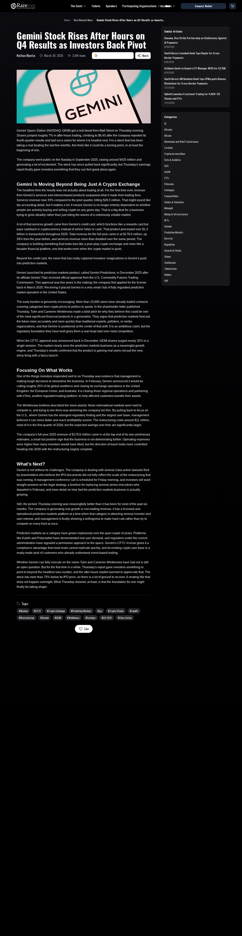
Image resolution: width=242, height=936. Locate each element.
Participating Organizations (139, 6)
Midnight (168, 208)
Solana (167, 256)
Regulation (169, 244)
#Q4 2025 (107, 618)
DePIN (167, 172)
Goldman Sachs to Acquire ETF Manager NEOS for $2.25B (195, 68)
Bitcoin (167, 135)
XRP (166, 281)
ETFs (166, 178)
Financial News (171, 196)
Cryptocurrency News (174, 154)
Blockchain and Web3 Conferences (181, 141)
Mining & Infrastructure (176, 214)
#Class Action (125, 618)
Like (86, 629)
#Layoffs (134, 611)
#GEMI (58, 618)
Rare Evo (168, 238)
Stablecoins (170, 262)
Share (145, 55)
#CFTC (37, 611)
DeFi (166, 166)
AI (165, 123)
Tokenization (170, 268)
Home (67, 20)
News (169, 6)
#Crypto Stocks (116, 611)
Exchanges (169, 190)
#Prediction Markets (81, 611)
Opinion (168, 226)
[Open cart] (232, 6)
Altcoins (168, 129)
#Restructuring (26, 618)
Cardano (168, 148)
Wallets (167, 275)
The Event (76, 6)
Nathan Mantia (26, 55)
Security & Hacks (172, 250)
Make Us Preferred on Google (115, 55)
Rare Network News (83, 20)
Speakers (111, 6)
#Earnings (90, 618)
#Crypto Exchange (56, 611)
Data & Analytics (172, 160)
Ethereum (169, 184)
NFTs (166, 220)
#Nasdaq (23, 611)
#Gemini (44, 618)
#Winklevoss (73, 618)
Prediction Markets (173, 232)
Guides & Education (174, 202)
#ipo (99, 611)
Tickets (96, 6)
